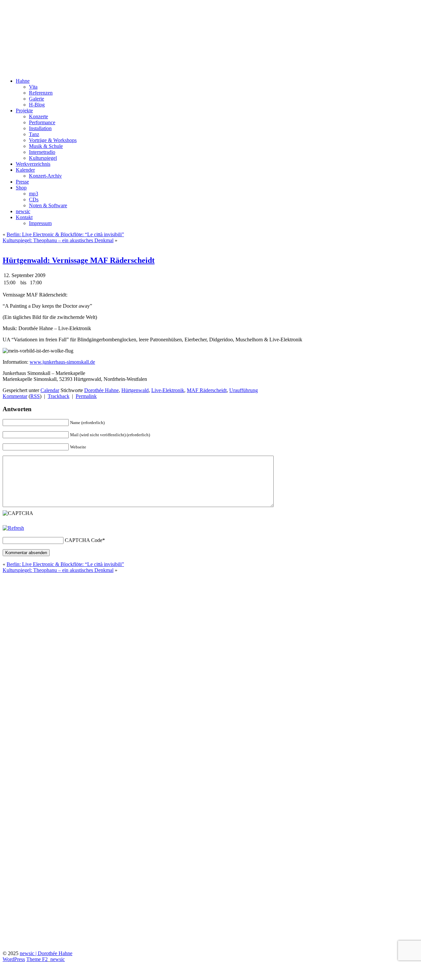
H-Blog (37, 104)
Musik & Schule (46, 146)
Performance (42, 122)
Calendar (49, 390)
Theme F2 (37, 959)
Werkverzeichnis (33, 164)
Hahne (23, 81)
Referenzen (41, 93)
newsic (23, 211)
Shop (21, 187)
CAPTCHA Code (83, 540)
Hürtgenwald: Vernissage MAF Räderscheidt (79, 260)
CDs (33, 199)
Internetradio (42, 152)
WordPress (14, 959)
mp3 (33, 193)
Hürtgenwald (135, 390)
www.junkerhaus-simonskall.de (62, 362)
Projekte (24, 110)
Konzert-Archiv (45, 176)
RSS (35, 396)
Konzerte (38, 116)
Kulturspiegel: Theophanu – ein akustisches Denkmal (58, 240)
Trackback (58, 396)
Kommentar (15, 396)
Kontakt (24, 217)
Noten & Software (48, 205)
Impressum (40, 223)
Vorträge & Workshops (53, 140)
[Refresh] (13, 528)
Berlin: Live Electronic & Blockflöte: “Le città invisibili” (65, 234)
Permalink (86, 396)
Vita (33, 87)
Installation (40, 128)
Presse (22, 181)
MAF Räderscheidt (207, 390)
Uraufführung (243, 390)
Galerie (36, 98)
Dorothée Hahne (39, 13)
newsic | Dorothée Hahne (46, 953)
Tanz (34, 134)
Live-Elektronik (167, 390)
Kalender (25, 170)
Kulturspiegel (43, 158)
